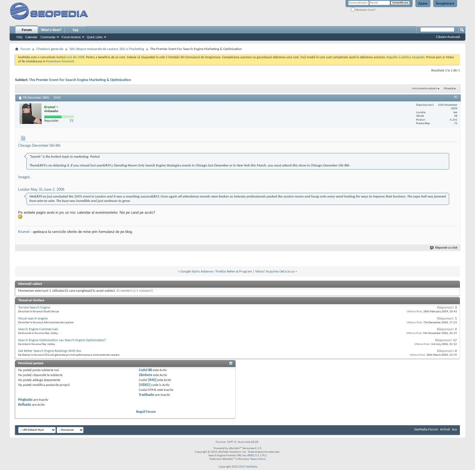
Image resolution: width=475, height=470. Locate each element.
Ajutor (423, 3)
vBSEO (251, 455)
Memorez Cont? (365, 9)
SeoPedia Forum (426, 429)
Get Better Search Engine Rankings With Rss (49, 351)
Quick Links (95, 37)
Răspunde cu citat (446, 247)
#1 (455, 97)
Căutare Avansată (448, 36)
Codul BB (145, 370)
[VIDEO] (144, 385)
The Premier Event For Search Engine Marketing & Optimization (80, 80)
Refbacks (24, 405)
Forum (27, 30)
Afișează (448, 88)
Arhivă (445, 429)
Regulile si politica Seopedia (405, 57)
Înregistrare (445, 3)
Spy (76, 30)
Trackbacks (146, 395)
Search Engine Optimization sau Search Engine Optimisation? (62, 340)
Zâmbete (145, 375)
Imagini (24, 177)
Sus (454, 429)
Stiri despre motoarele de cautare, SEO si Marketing (107, 49)
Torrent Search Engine (34, 307)
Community (48, 37)
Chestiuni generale (50, 49)
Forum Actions (71, 37)
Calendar (31, 37)
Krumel (23, 232)
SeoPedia (251, 466)
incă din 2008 (75, 57)
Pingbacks (25, 400)
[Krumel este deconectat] (31, 113)
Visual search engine (33, 318)
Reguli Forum (146, 412)
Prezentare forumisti (60, 61)
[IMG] (152, 380)
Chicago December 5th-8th (39, 145)
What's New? (51, 30)
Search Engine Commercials (38, 329)
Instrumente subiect (424, 88)
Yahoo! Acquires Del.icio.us (274, 271)
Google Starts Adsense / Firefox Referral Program (216, 271)
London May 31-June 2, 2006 (41, 189)
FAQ (19, 37)
